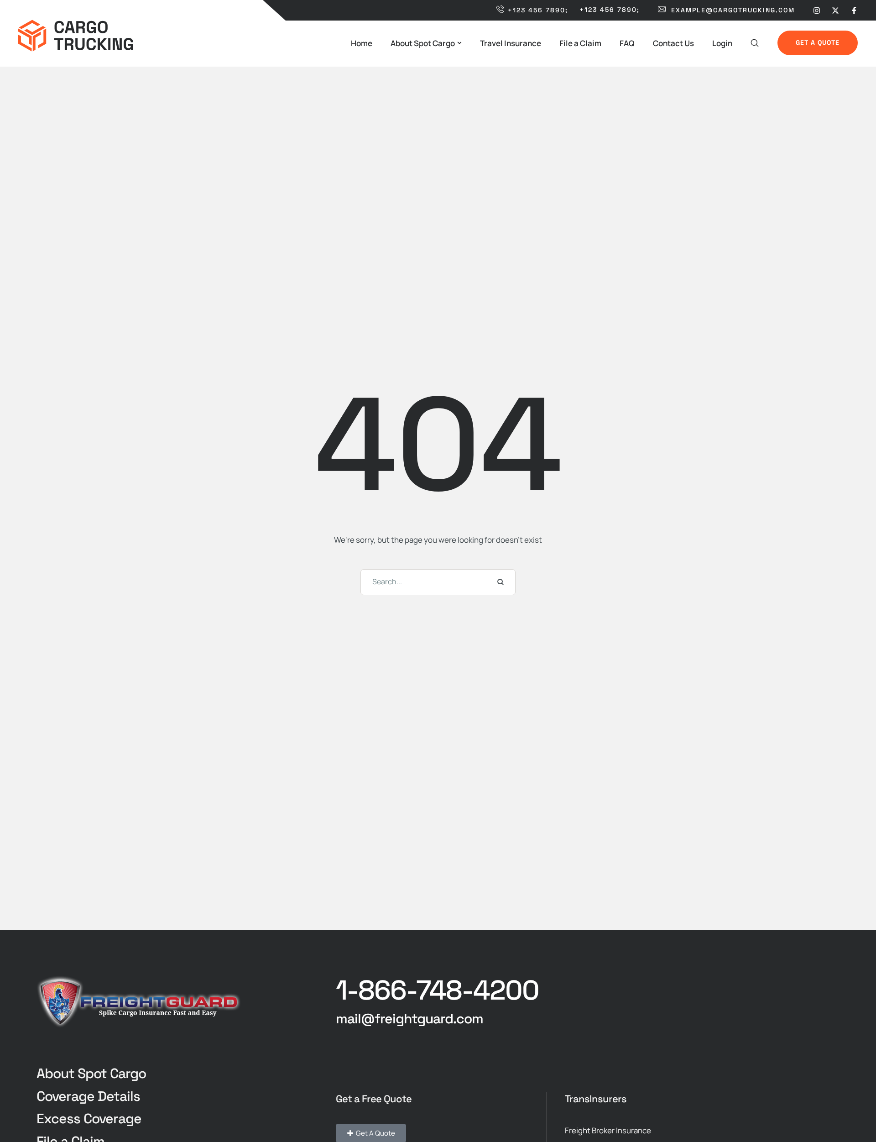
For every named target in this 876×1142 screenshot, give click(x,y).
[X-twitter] (835, 10)
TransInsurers (595, 1098)
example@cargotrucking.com (733, 10)
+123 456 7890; (538, 10)
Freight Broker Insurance (608, 1130)
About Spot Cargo (91, 1073)
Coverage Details (88, 1096)
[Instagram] (816, 10)
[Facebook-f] (854, 10)
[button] (459, 43)
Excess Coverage (88, 1118)
